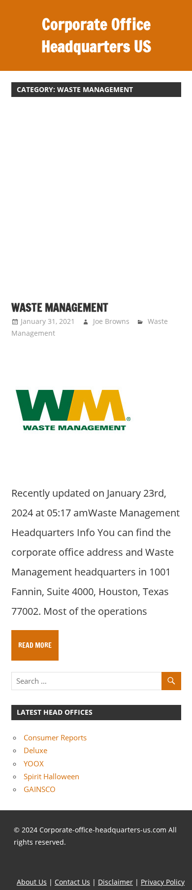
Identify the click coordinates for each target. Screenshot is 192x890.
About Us (32, 882)
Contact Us (72, 882)
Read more (35, 645)
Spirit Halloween (51, 776)
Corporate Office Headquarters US (96, 35)
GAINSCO (40, 789)
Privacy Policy (163, 882)
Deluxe (35, 750)
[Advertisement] (96, 204)
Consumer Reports (55, 737)
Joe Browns (111, 321)
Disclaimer (115, 882)
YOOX (34, 763)
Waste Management (59, 307)
